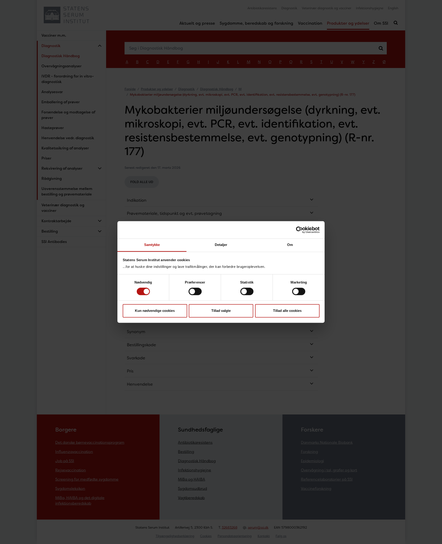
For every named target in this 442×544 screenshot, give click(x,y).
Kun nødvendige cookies (155, 311)
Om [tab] (290, 245)
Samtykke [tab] (152, 245)
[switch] (195, 291)
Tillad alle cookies (287, 311)
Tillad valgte (221, 311)
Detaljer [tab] (221, 245)
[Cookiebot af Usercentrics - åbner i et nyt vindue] (299, 229)
